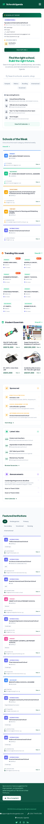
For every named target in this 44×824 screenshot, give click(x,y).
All (5, 521)
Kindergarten (14, 521)
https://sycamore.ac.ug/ (12, 36)
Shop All (38, 322)
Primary (26, 521)
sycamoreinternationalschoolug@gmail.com (18, 34)
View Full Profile (22, 50)
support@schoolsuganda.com (12, 813)
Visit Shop (8, 423)
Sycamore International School (16, 23)
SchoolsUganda (14, 4)
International (35, 83)
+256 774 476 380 (35, 813)
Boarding (25, 83)
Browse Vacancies (11, 465)
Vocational (22, 88)
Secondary (8, 526)
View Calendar (10, 498)
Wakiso (16, 83)
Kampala (7, 83)
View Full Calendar (21, 124)
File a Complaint (13, 798)
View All (5, 146)
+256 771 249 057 (10, 32)
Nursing (30, 526)
